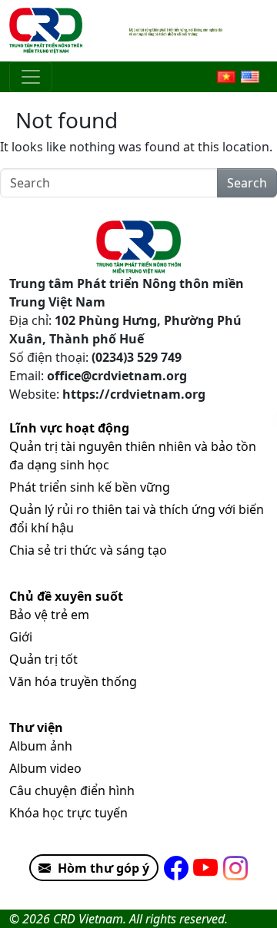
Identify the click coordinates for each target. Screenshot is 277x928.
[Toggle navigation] (30, 76)
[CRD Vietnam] (47, 30)
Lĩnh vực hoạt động (69, 427)
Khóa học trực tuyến (68, 812)
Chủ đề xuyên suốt (66, 596)
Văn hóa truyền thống (73, 681)
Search (247, 182)
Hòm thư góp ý (103, 868)
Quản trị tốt (43, 659)
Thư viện (36, 727)
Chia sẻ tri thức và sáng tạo (88, 550)
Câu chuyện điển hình (72, 790)
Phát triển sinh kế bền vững (89, 487)
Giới (20, 636)
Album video (45, 768)
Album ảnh (40, 745)
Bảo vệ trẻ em (49, 614)
